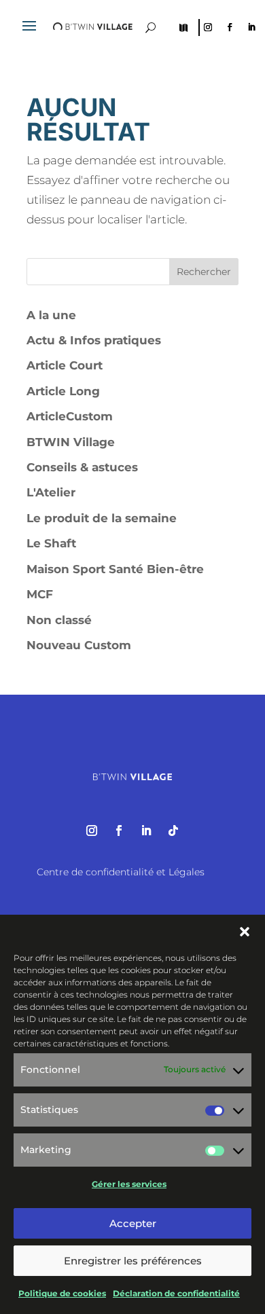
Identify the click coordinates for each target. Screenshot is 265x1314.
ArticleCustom (69, 416)
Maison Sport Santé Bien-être (115, 569)
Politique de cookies (62, 1293)
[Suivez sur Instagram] (208, 27)
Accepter (132, 1223)
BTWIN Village (70, 442)
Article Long (63, 391)
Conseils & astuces (82, 467)
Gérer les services (129, 1184)
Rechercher (204, 272)
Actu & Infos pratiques (93, 340)
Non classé (59, 620)
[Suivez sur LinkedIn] (251, 27)
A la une (51, 315)
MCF (39, 594)
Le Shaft (51, 543)
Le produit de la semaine (101, 518)
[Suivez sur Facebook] (230, 27)
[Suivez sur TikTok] (173, 830)
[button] (244, 931)
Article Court (64, 365)
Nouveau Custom (78, 645)
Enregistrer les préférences (133, 1260)
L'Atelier (50, 492)
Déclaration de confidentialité (176, 1293)
